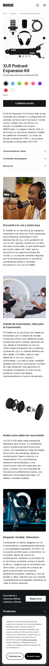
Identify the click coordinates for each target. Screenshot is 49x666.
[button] (44, 5)
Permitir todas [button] (33, 656)
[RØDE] (8, 5)
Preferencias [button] (15, 656)
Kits (4, 14)
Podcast (13, 14)
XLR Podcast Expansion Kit (30, 14)
